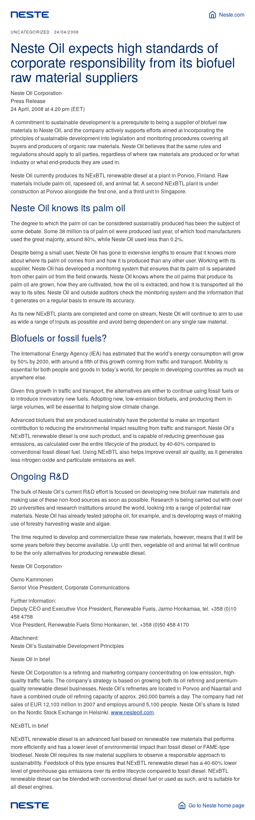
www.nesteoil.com (132, 712)
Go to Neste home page (216, 805)
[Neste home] (30, 14)
